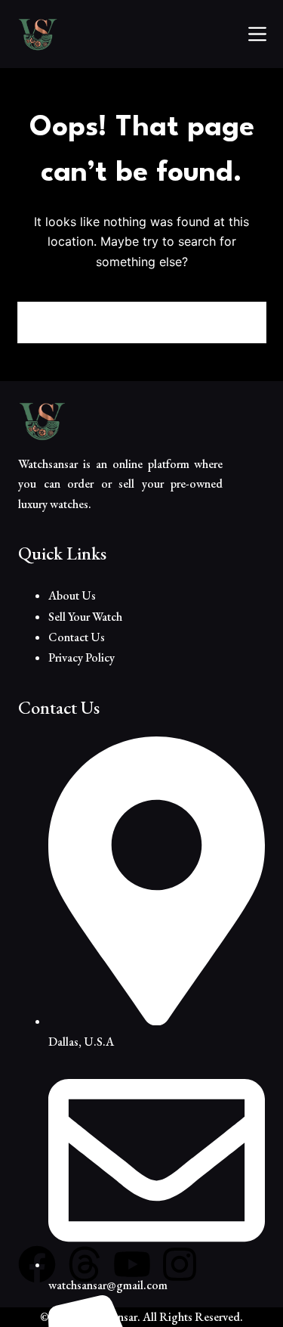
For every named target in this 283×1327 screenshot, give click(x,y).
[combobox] (122, 322)
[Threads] (84, 1264)
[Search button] (246, 322)
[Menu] (257, 34)
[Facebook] (37, 1264)
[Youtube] (132, 1264)
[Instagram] (179, 1264)
